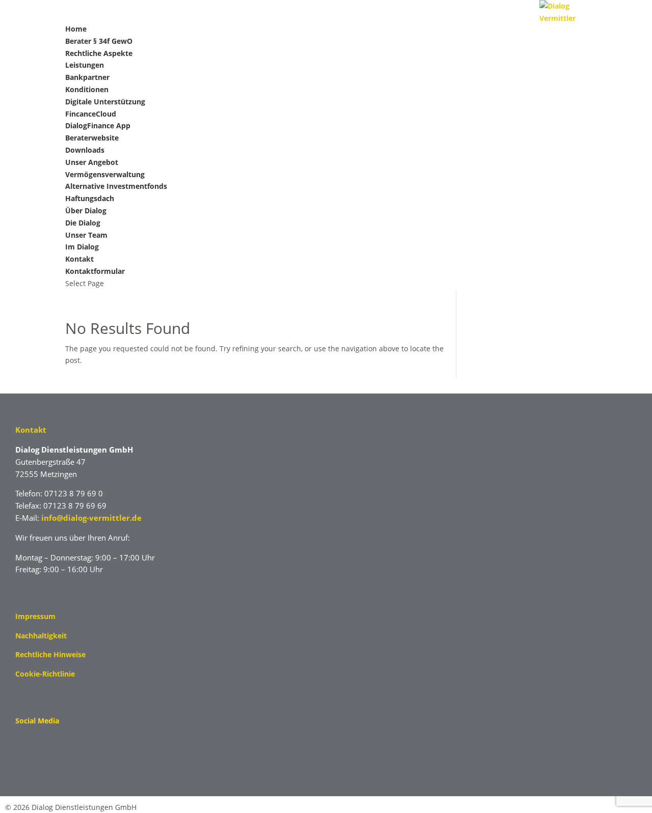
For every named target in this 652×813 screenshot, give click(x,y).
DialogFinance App (97, 125)
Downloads (84, 150)
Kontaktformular (95, 271)
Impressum (35, 616)
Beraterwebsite (92, 138)
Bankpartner (87, 77)
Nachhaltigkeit (41, 635)
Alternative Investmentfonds (116, 186)
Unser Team (86, 235)
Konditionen (86, 89)
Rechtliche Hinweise (50, 654)
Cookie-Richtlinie (45, 674)
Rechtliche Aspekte (98, 53)
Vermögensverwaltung (105, 174)
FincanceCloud (90, 114)
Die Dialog (82, 223)
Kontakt (79, 259)
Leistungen (84, 65)
